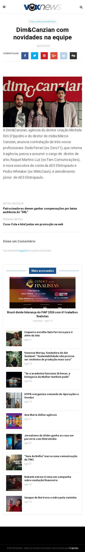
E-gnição (74, 548)
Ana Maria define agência (40, 414)
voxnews (37, 320)
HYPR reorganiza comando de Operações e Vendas (51, 396)
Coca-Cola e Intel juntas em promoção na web (33, 224)
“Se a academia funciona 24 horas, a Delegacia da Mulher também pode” (47, 375)
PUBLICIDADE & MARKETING (42, 22)
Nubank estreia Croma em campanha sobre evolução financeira (47, 478)
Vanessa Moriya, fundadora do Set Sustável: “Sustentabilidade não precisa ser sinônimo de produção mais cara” (49, 356)
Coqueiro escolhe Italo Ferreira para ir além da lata (48, 334)
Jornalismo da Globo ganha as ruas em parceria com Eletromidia (49, 437)
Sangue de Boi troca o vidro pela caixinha (50, 497)
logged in (23, 250)
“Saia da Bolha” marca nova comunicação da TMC (50, 458)
